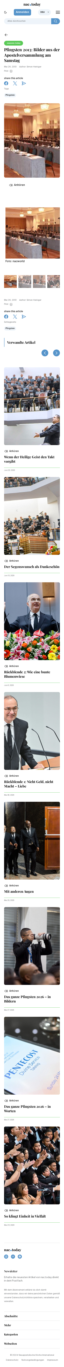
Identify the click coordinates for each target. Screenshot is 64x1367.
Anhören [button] (19, 185)
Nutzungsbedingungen (33, 1360)
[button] (11, 451)
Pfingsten (10, 95)
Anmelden (22, 12)
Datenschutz (12, 1360)
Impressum (52, 1360)
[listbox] (44, 12)
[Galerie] (32, 231)
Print (6, 71)
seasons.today (13, 43)
